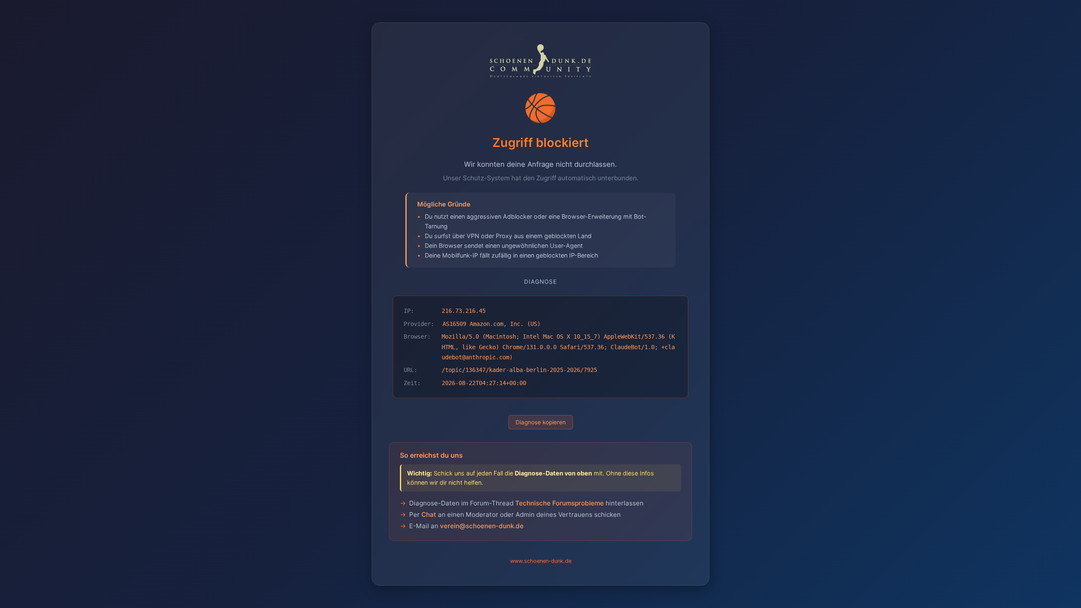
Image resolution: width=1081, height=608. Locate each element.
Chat (428, 514)
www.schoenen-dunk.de (540, 561)
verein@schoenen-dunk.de (482, 526)
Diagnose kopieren (541, 422)
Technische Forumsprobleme (559, 503)
